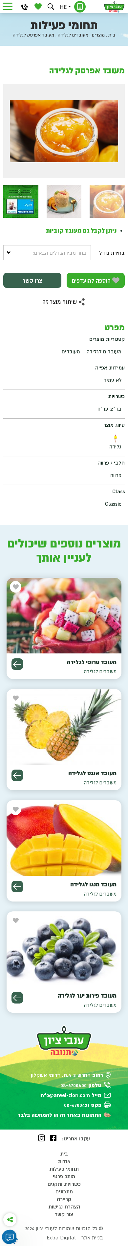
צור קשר (64, 1214)
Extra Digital (61, 1237)
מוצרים (98, 35)
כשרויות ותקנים (64, 1184)
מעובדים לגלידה (73, 35)
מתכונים (64, 1191)
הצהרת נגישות (64, 1206)
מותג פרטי (64, 1176)
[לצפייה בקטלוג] (80, 7)
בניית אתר (92, 1237)
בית (112, 35)
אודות (64, 1161)
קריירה (64, 1199)
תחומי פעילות (64, 1169)
